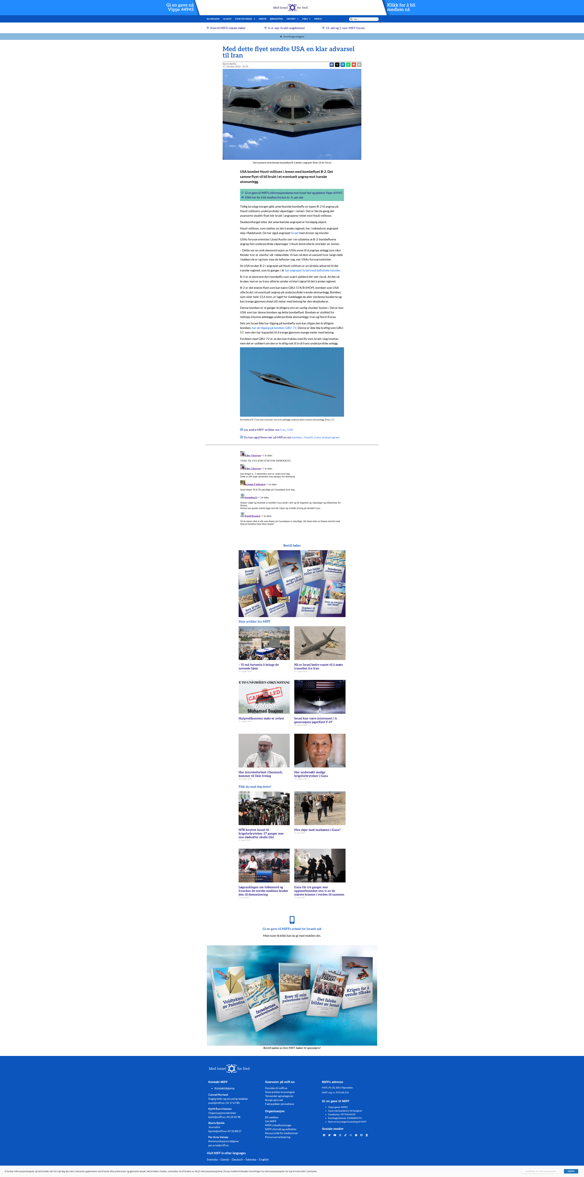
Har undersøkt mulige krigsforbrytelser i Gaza (311, 774)
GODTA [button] (571, 1171)
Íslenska (251, 1159)
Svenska (212, 1159)
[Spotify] (356, 1135)
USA (290, 429)
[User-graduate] (367, 1135)
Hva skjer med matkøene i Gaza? (317, 830)
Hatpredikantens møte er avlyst (261, 718)
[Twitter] (329, 1135)
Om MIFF (270, 1121)
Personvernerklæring (277, 1137)
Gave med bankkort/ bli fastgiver (345, 1110)
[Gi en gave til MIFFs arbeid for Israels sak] (292, 920)
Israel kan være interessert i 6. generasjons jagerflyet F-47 (315, 720)
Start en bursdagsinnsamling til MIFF (347, 1121)
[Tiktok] (345, 1135)
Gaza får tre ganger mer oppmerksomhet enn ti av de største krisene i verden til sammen (319, 890)
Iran (282, 429)
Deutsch (237, 1159)
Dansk (225, 1159)
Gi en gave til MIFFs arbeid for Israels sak (292, 929)
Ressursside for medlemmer (281, 1133)
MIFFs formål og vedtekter (281, 1129)
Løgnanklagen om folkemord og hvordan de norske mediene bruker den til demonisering (263, 890)
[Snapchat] (361, 1135)
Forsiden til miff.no (276, 1088)
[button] (337, 64)
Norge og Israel (274, 1100)
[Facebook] (324, 1135)
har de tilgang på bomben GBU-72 (274, 328)
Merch (318, 18)
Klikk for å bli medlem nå (401, 7)
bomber (297, 437)
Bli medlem (213, 18)
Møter (262, 18)
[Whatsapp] (351, 1135)
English (264, 1159)
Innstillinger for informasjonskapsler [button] (540, 1171)
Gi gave (227, 18)
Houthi (308, 437)
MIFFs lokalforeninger (278, 1125)
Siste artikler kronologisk (280, 1092)
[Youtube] (335, 1135)
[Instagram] (340, 1135)
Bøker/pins (276, 18)
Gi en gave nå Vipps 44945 (180, 7)
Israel (294, 233)
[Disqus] (292, 488)
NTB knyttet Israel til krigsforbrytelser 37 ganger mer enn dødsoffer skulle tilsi (261, 833)
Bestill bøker (292, 545)
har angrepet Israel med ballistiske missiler (312, 270)
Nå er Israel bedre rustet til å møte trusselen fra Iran (318, 666)
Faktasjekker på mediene (279, 1104)
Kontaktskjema (224, 1088)
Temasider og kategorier (279, 1096)
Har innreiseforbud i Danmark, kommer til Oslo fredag (261, 774)
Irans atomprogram (327, 437)
